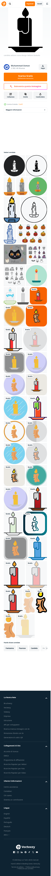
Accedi (39, 4)
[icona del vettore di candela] (14, 346)
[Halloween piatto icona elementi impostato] (13, 324)
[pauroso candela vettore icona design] (14, 409)
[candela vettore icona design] (25, 367)
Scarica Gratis (25, 76)
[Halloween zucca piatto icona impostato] (19, 283)
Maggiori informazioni (14, 110)
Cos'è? (21, 104)
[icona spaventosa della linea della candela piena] (21, 863)
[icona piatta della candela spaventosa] (33, 863)
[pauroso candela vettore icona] (14, 165)
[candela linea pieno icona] (35, 834)
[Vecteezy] (3, 3)
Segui (43, 68)
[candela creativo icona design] (32, 345)
